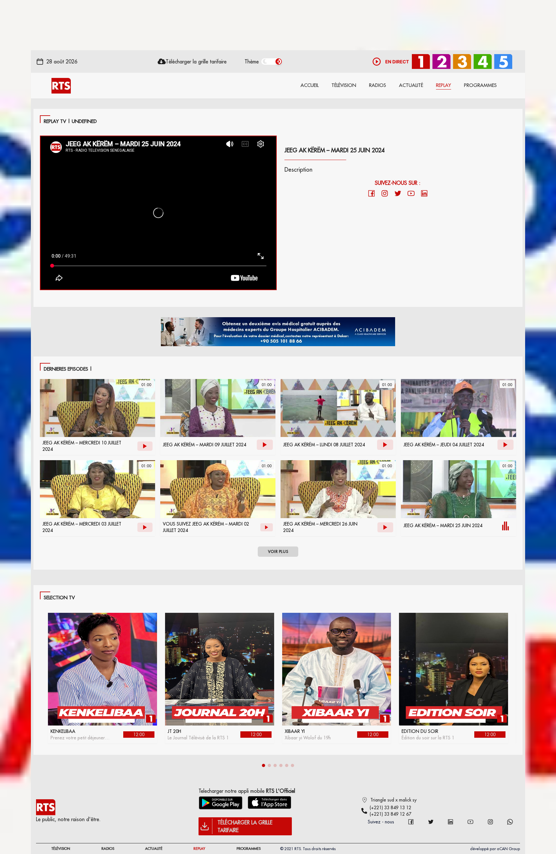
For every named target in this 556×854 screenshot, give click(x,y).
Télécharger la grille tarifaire (196, 61)
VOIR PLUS (278, 551)
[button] (263, 765)
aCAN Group (508, 848)
